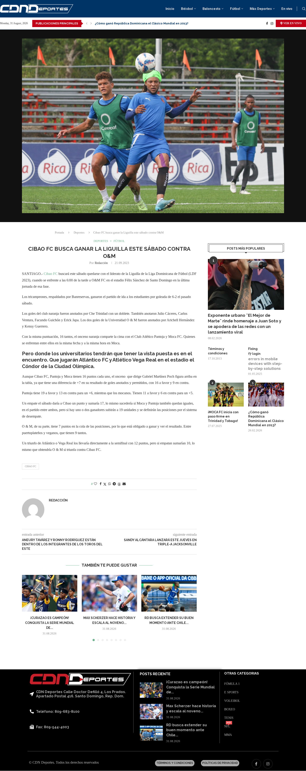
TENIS (228, 718)
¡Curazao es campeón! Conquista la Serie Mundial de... (49, 622)
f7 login (254, 354)
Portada (59, 232)
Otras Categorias (241, 673)
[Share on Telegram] (114, 484)
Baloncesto (211, 9)
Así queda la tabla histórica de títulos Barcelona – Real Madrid (141, 23)
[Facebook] (267, 23)
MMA (228, 735)
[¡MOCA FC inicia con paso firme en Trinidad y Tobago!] (226, 395)
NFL (227, 726)
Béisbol (187, 9)
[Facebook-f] (256, 764)
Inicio (170, 9)
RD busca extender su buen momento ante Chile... (186, 730)
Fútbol (235, 9)
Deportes (79, 232)
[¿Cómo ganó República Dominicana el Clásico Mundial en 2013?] (266, 395)
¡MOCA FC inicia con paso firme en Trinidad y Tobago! (223, 416)
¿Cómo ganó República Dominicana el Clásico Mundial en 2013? (266, 418)
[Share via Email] (124, 484)
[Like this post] (95, 484)
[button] (86, 23)
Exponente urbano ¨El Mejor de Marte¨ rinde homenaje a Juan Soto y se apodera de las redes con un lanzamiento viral (244, 324)
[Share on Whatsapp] (109, 484)
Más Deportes (261, 9)
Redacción (101, 263)
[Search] (304, 9)
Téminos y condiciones (217, 351)
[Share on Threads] (119, 484)
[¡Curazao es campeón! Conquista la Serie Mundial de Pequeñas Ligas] (49, 593)
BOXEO (229, 709)
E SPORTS (231, 692)
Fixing (253, 349)
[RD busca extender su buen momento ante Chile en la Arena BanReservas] (169, 593)
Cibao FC (51, 274)
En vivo (286, 9)
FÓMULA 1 (232, 683)
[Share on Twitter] (104, 484)
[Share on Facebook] (100, 484)
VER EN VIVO (292, 23)
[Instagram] (272, 23)
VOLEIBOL (232, 700)
